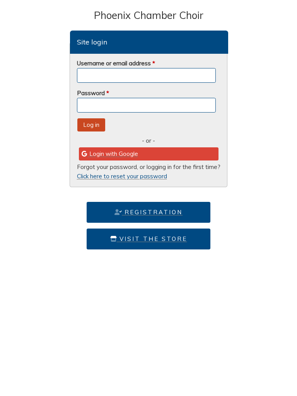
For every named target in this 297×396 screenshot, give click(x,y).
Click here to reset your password (122, 176)
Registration (152, 212)
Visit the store (152, 238)
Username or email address (116, 63)
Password (93, 93)
